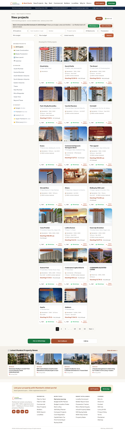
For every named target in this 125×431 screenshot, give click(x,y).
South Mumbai (18, 69)
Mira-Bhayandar (19, 93)
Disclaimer (101, 417)
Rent (50, 3)
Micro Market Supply (83, 407)
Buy (46, 3)
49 (80, 329)
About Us (101, 402)
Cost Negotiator (59, 414)
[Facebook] (13, 411)
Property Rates (81, 417)
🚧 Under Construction (21, 50)
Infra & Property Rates (83, 409)
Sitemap (100, 420)
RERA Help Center (82, 414)
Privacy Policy (102, 412)
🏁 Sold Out (17, 61)
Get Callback (62, 341)
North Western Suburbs (21, 79)
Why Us (82, 3)
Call (42, 82)
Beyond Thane (18, 100)
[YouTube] (26, 411)
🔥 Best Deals (27, 3)
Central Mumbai (19, 72)
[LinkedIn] (22, 411)
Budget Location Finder (61, 404)
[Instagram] (18, 411)
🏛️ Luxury (19, 115)
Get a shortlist (106, 26)
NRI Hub (100, 407)
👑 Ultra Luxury (20, 122)
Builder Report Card (82, 402)
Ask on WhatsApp (39, 341)
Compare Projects (60, 412)
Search (109, 35)
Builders (67, 3)
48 (75, 329)
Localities (74, 3)
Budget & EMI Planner (61, 402)
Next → (91, 329)
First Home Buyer (59, 420)
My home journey (60, 399)
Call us (86, 341)
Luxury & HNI (102, 409)
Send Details (60, 82)
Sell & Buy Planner (60, 409)
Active (99, 18)
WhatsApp (111, 3)
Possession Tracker (82, 404)
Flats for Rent (41, 399)
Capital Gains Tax (59, 417)
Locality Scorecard (82, 399)
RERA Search (41, 412)
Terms (100, 414)
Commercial (58, 3)
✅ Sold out (108, 18)
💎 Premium (20, 112)
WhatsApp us (93, 26)
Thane (16, 86)
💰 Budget (19, 108)
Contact (100, 404)
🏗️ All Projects (18, 47)
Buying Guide (58, 422)
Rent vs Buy (57, 407)
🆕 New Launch (19, 57)
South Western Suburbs (21, 76)
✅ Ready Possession (21, 54)
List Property (100, 3)
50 (85, 329)
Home (13, 14)
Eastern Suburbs (19, 83)
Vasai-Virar (17, 97)
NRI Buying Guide (81, 412)
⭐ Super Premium (22, 119)
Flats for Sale (41, 402)
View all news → (112, 350)
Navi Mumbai (18, 90)
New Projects (38, 3)
